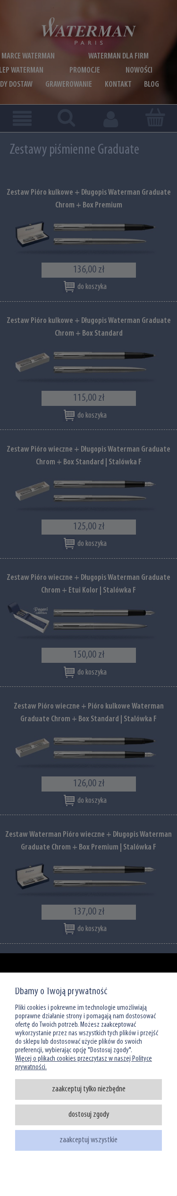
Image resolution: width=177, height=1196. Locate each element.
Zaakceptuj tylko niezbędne (89, 1089)
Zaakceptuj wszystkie (88, 1140)
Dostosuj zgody (88, 1114)
